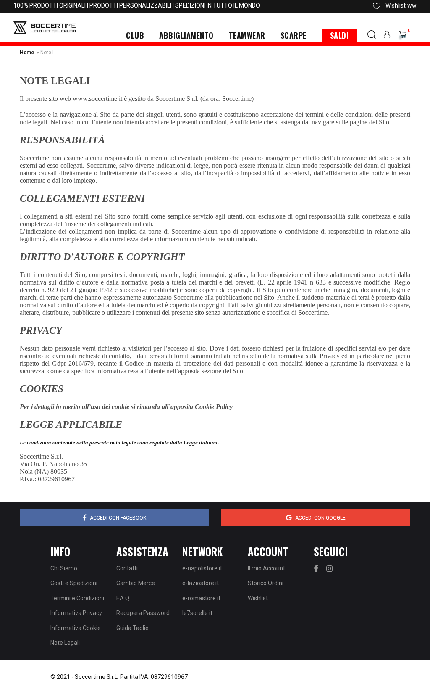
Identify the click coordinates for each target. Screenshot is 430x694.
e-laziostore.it (200, 583)
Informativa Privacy (76, 613)
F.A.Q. (123, 598)
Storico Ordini (265, 583)
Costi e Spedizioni (73, 583)
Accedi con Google (320, 518)
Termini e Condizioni (77, 598)
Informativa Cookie (75, 628)
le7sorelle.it (197, 613)
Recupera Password (143, 613)
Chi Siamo (63, 568)
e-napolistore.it (202, 568)
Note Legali (65, 642)
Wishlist (258, 598)
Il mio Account (266, 568)
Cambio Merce (135, 583)
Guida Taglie (132, 628)
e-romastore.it (201, 598)
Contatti (127, 568)
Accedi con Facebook (118, 518)
